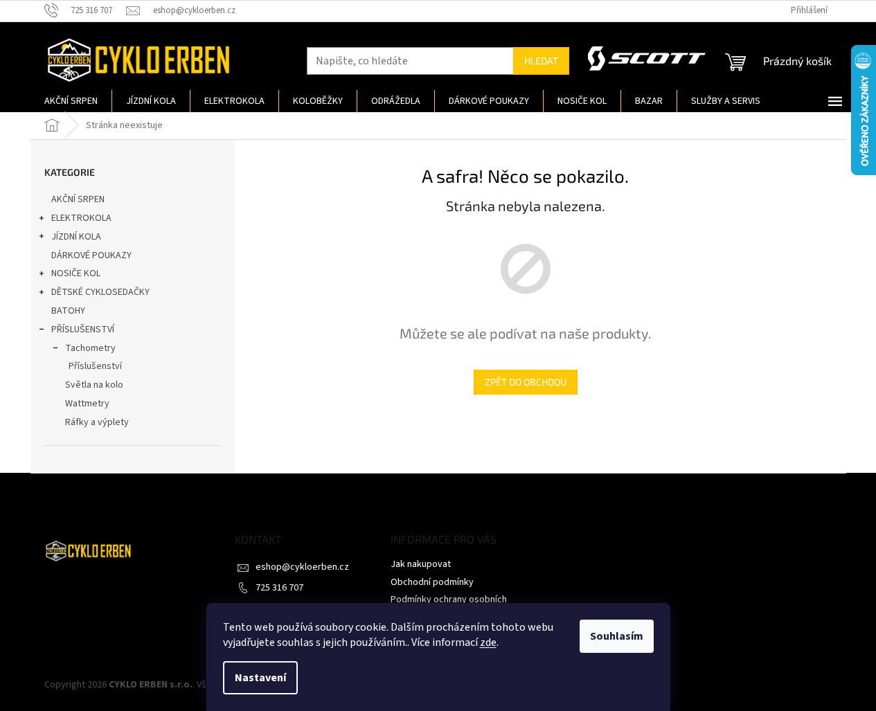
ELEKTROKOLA (81, 218)
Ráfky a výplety (97, 422)
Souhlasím (616, 636)
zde (488, 642)
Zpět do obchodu (525, 382)
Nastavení (260, 677)
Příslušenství (95, 366)
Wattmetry (87, 404)
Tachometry (90, 348)
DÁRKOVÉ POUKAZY (91, 255)
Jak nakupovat (421, 564)
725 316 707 (279, 588)
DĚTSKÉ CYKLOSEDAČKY (100, 292)
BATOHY (68, 311)
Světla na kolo (94, 385)
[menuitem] (70, 101)
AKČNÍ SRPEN (78, 199)
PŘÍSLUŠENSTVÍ (82, 329)
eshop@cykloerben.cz (302, 567)
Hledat (541, 60)
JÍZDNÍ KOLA (76, 237)
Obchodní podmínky (432, 582)
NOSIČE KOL (75, 273)
